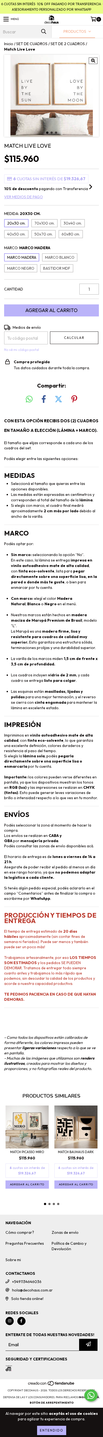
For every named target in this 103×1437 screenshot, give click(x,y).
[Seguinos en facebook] (21, 1321)
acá (90, 845)
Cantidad (13, 289)
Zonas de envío (65, 1232)
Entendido (51, 1430)
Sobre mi (13, 1259)
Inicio (8, 43)
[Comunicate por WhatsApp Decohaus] (91, 1395)
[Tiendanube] (51, 1385)
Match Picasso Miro (27, 1152)
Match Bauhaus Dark (76, 1152)
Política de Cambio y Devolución (69, 1246)
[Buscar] (43, 31)
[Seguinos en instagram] (9, 1321)
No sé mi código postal (21, 350)
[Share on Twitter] (58, 399)
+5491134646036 (26, 1281)
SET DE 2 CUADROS (68, 43)
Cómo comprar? (19, 1232)
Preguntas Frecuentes (24, 1243)
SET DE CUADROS (32, 43)
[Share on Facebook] (43, 399)
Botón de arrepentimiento (52, 1402)
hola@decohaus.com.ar (32, 1290)
